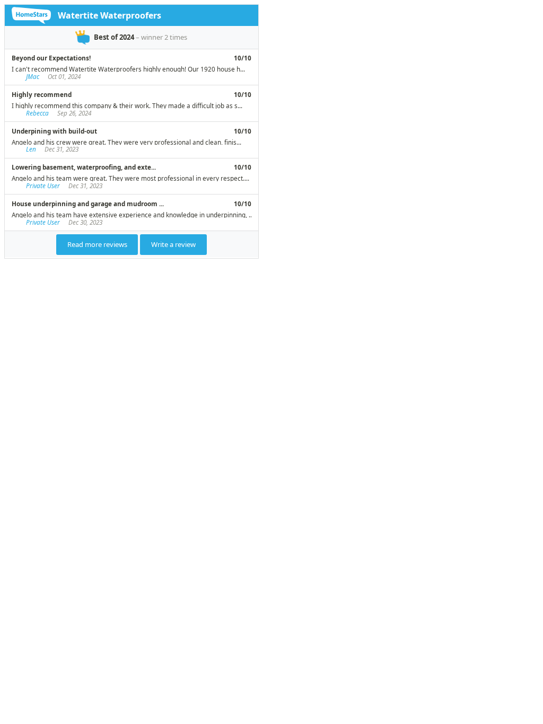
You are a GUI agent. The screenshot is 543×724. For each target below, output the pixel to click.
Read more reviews (97, 245)
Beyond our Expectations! (51, 58)
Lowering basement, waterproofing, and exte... (84, 167)
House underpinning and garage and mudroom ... (88, 203)
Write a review (173, 245)
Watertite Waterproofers (109, 15)
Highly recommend (42, 94)
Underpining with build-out (54, 131)
